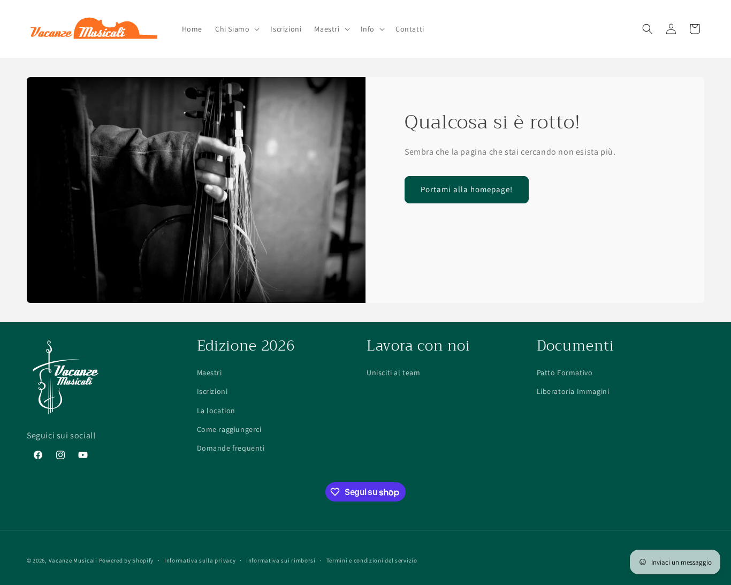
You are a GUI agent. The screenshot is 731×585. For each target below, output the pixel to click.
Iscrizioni (212, 391)
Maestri (209, 372)
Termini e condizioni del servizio (371, 560)
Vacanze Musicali (73, 560)
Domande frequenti (231, 448)
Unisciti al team (394, 372)
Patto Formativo (565, 372)
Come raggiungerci (229, 429)
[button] (236, 29)
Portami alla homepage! (467, 189)
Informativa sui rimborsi (281, 560)
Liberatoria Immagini (573, 391)
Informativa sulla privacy (200, 560)
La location (216, 410)
